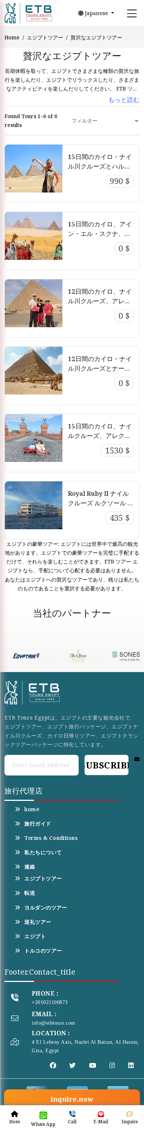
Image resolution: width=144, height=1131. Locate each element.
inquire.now (72, 1099)
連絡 (29, 867)
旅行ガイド (37, 824)
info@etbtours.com (53, 1023)
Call (72, 1121)
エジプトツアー (45, 37)
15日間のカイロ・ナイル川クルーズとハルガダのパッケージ (100, 166)
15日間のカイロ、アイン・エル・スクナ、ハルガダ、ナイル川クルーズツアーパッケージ (100, 238)
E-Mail (100, 1121)
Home (12, 37)
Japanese (96, 13)
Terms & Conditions (51, 838)
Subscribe (106, 765)
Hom (14, 1121)
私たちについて (43, 852)
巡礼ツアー (37, 922)
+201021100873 (50, 1002)
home (31, 809)
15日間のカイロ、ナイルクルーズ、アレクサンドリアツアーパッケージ (100, 440)
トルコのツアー (43, 951)
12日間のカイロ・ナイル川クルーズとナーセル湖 (100, 368)
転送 (29, 893)
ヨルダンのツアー (45, 908)
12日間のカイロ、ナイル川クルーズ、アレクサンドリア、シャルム (100, 300)
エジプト (35, 936)
